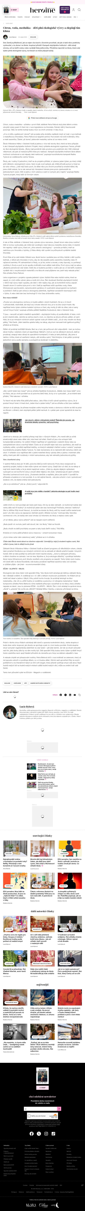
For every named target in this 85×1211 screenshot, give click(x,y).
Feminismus (49, 1157)
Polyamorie (49, 1166)
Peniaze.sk (39, 1192)
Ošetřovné (6, 1162)
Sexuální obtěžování (51, 1148)
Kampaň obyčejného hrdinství (40, 683)
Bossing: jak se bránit (30, 1173)
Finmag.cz (14, 1192)
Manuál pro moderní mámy (74, 1157)
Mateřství (48, 1154)
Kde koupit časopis (72, 1160)
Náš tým (69, 1151)
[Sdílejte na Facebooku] (61, 694)
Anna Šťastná (6, 868)
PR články (69, 1163)
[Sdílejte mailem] (75, 694)
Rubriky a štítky (71, 1166)
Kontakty (69, 1154)
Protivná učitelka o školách (32, 1151)
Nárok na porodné (8, 1156)
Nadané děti (37, 929)
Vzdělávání (17, 683)
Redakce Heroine (62, 868)
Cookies (25, 1185)
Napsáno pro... (65, 1037)
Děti (25, 683)
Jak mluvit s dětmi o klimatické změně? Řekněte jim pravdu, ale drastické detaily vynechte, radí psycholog (49, 421)
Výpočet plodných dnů (10, 1148)
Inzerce (68, 1148)
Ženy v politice (49, 1172)
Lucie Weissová (62, 1049)
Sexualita (63, 886)
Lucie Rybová (27, 706)
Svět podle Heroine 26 (65, 8)
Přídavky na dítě (8, 1159)
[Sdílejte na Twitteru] (65, 694)
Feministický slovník (72, 1169)
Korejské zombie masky (31, 1163)
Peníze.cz (21, 1192)
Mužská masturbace (30, 1157)
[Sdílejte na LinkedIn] (70, 694)
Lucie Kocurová (34, 868)
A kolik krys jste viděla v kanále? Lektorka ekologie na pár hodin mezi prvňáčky (52, 492)
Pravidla (32, 1185)
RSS (61, 1185)
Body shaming (49, 1163)
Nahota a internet (39, 1037)
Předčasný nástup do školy (42, 963)
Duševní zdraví (49, 1169)
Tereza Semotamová (8, 1052)
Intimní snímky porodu (31, 1154)
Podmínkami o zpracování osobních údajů (48, 1124)
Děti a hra (9, 929)
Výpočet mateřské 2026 (10, 1171)
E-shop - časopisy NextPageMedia (64, 1192)
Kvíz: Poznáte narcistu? (31, 1166)
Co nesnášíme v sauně (31, 1160)
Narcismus (48, 1151)
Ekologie (33, 37)
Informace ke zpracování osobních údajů (47, 1185)
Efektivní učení (65, 963)
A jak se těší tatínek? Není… (32, 1148)
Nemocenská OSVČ (9, 1165)
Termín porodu (8, 1168)
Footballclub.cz (48, 1192)
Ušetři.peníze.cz (30, 1192)
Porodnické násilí (11, 1002)
